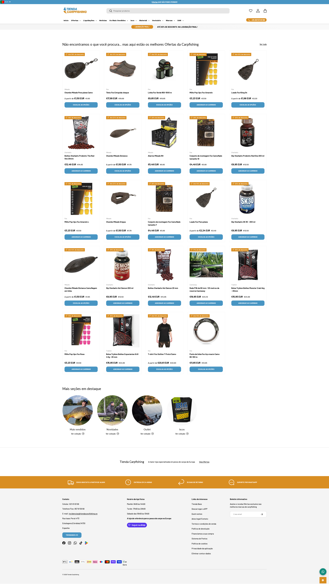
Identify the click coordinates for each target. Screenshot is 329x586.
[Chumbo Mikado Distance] (122, 132)
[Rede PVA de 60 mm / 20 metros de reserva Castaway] (206, 264)
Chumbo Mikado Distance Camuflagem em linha (81, 289)
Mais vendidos (77, 429)
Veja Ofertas (204, 462)
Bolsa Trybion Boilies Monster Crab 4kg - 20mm (247, 289)
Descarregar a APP (199, 509)
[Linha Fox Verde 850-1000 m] (164, 69)
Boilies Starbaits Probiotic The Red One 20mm (79, 157)
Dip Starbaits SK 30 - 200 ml (243, 222)
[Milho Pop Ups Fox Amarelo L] (81, 198)
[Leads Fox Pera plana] (206, 198)
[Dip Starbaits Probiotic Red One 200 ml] (247, 132)
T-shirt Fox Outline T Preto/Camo (162, 354)
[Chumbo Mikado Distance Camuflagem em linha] (81, 264)
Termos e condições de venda (204, 524)
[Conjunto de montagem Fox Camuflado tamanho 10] (206, 132)
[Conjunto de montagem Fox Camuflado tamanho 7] (164, 198)
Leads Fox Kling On (239, 92)
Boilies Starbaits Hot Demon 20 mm (163, 288)
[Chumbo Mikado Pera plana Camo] (81, 69)
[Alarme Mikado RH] (164, 132)
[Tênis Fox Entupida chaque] (122, 69)
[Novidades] (112, 410)
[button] (265, 11)
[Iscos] (182, 410)
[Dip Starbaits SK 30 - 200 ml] (247, 198)
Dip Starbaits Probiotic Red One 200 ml (247, 156)
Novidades (112, 429)
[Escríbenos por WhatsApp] (322, 571)
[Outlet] (147, 410)
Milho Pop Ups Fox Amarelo (201, 92)
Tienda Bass (197, 504)
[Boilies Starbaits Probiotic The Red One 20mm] (81, 132)
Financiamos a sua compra (203, 533)
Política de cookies (199, 543)
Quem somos (197, 514)
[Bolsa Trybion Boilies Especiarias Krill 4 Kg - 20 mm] (122, 330)
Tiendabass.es (72, 535)
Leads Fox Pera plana (199, 222)
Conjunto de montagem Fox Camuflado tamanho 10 (206, 157)
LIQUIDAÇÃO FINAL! (142, 27)
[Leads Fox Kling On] (247, 69)
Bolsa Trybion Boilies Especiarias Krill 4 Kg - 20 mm (122, 355)
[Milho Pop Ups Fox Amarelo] (206, 69)
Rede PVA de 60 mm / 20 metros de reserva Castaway (204, 289)
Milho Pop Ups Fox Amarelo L (77, 222)
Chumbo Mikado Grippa (116, 222)
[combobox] (168, 10)
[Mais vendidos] (77, 410)
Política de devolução (200, 529)
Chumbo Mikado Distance (116, 156)
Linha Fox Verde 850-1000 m (160, 92)
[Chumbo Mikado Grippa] (122, 198)
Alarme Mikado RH (155, 156)
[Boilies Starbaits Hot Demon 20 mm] (164, 264)
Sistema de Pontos (199, 538)
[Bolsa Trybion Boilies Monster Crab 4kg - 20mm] (247, 264)
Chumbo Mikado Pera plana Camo (79, 92)
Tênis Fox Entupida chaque (117, 92)
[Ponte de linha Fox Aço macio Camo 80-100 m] (206, 330)
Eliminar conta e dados (201, 553)
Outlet (147, 429)
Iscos (182, 429)
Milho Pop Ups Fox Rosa (74, 354)
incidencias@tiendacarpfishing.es (83, 513)
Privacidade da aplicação (202, 548)
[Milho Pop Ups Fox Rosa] (81, 330)
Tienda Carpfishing (73, 574)
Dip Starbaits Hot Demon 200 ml (119, 288)
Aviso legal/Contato (200, 519)
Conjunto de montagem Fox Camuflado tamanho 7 (164, 223)
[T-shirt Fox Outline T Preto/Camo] (164, 330)
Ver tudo (263, 44)
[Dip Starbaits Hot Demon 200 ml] (122, 264)
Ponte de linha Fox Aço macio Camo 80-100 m (205, 355)
